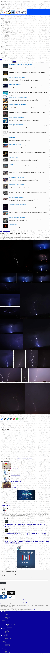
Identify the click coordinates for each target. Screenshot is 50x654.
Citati (8, 31)
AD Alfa (24, 599)
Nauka (3, 33)
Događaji (7, 26)
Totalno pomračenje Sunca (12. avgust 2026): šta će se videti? (25, 534)
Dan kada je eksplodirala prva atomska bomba (16, 197)
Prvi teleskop (11, 164)
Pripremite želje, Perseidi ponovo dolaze (15, 110)
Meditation (13, 487)
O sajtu (3, 3)
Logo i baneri (7, 21)
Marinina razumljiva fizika (25, 601)
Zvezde (6, 45)
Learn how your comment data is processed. (25, 458)
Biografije (7, 39)
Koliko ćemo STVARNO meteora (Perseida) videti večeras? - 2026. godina (20, 64)
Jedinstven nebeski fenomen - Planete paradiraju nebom (17, 104)
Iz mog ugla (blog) (11, 29)
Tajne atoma (7, 50)
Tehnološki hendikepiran (16, 481)
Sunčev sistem (8, 43)
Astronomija (5, 41)
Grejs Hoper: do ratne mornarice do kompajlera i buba (17, 190)
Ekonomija (7, 36)
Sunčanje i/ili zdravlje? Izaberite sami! (15, 210)
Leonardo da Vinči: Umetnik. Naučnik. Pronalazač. (17, 217)
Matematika (7, 38)
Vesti (3, 25)
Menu (1, 60)
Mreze (6, 56)
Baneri (3, 5)
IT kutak (25, 602)
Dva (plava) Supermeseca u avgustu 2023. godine (16, 117)
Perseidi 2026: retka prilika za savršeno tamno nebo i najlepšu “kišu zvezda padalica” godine (27, 542)
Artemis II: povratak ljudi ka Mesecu (14, 84)
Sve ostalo (9, 32)
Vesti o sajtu (7, 22)
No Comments (30, 236)
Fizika (3, 46)
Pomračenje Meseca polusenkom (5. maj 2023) (16, 124)
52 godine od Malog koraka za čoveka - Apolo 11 (16, 170)
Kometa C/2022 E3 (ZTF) (13, 137)
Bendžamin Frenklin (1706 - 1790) (14, 150)
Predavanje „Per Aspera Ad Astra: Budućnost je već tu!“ (18, 97)
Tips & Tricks (7, 57)
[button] (16, 256)
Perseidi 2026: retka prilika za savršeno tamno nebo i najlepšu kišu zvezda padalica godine (23, 70)
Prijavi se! (3, 583)
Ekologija (7, 35)
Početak (4, 17)
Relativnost (7, 49)
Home (1, 231)
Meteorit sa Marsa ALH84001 (13, 157)
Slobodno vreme (8, 28)
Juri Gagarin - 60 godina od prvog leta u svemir (16, 177)
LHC (5, 48)
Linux (6, 55)
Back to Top (32, 609)
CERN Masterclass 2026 (12, 90)
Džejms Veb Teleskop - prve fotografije (15, 144)
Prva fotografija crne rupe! (13, 224)
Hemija (3, 52)
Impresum (4, 4)
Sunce (6, 42)
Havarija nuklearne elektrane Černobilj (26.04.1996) (17, 77)
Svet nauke (2, 236)
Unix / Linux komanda (15, 475)
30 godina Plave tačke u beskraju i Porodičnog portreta (17, 204)
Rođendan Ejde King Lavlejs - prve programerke (16, 184)
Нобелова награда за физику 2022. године (15, 130)
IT (2, 53)
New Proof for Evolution (16, 469)
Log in (3, 7)
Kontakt (4, 1)
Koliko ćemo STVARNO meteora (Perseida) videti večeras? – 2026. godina (26, 525)
